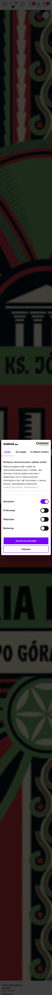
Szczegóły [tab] (21, 452)
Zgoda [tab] (7, 452)
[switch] (44, 510)
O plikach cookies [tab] (39, 452)
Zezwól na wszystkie (26, 541)
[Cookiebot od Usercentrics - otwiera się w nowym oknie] (37, 444)
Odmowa (26, 549)
